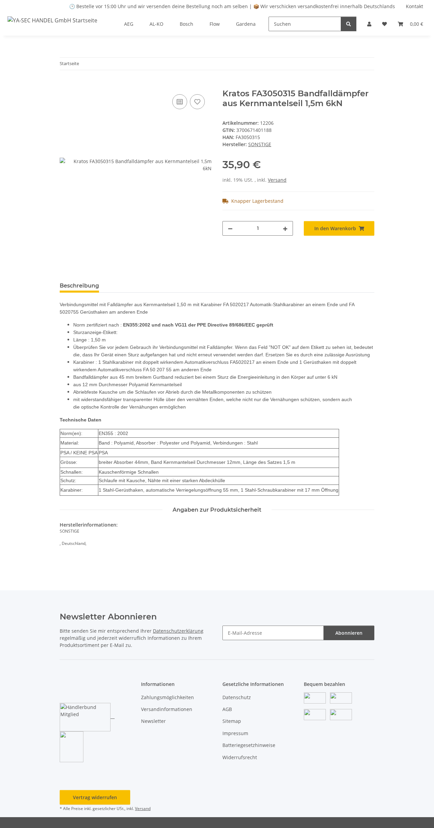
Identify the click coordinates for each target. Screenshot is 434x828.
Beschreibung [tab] (79, 285)
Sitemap (231, 721)
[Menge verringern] (230, 228)
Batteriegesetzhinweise (248, 745)
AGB (227, 709)
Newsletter (153, 721)
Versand (277, 180)
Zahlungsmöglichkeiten (167, 697)
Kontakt (414, 6)
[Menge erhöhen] (285, 228)
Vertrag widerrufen (95, 797)
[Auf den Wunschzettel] (197, 101)
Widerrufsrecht (239, 757)
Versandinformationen (166, 709)
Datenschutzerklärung (178, 631)
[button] (369, 24)
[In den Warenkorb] (65, 85)
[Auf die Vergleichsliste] (179, 101)
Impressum (235, 733)
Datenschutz (236, 697)
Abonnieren (348, 633)
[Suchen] (348, 24)
